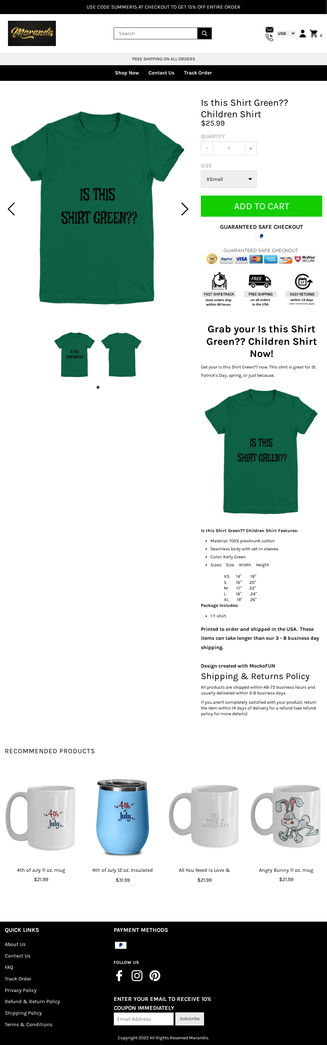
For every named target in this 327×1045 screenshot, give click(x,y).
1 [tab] (98, 387)
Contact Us (161, 73)
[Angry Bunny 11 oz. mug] (286, 816)
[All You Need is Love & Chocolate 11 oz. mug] (204, 816)
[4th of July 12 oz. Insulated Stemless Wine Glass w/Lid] (123, 816)
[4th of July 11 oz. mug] (41, 816)
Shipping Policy (23, 1013)
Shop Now (127, 73)
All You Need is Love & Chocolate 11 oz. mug (204, 874)
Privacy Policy (21, 990)
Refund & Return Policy (32, 1001)
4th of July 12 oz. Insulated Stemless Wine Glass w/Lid (122, 874)
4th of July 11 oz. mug (41, 870)
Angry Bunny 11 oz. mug (286, 870)
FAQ (9, 967)
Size (206, 166)
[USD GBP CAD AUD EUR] (284, 33)
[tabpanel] (98, 209)
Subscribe (190, 1018)
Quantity (213, 136)
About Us (15, 944)
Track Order (198, 73)
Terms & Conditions (28, 1024)
